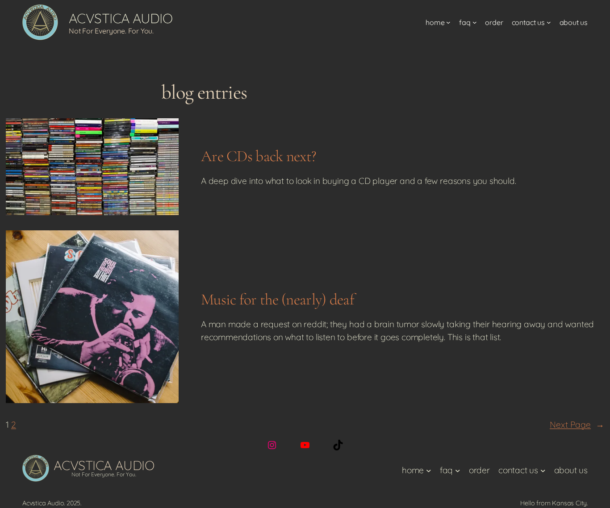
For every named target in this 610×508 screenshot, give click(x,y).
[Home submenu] (448, 22)
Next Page (577, 424)
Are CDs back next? (258, 156)
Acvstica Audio (120, 18)
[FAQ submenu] (474, 22)
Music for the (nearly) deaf (277, 299)
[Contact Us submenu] (549, 22)
